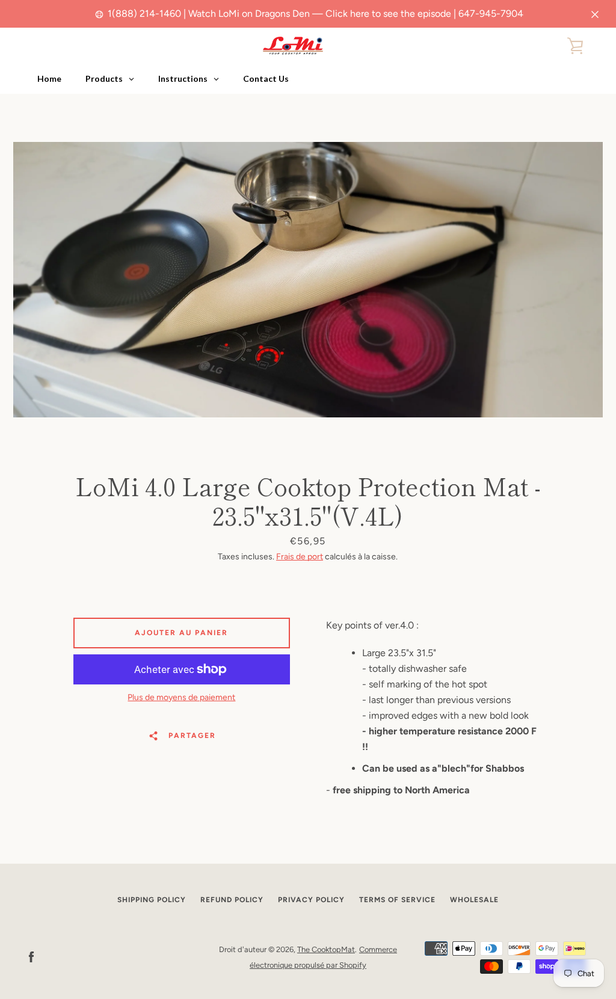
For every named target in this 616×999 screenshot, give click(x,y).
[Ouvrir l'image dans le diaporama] (308, 279)
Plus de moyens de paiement (181, 697)
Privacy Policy (311, 900)
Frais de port (299, 557)
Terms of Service (397, 900)
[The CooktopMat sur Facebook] (31, 956)
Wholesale (474, 900)
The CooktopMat (326, 949)
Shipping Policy (151, 900)
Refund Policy (231, 900)
